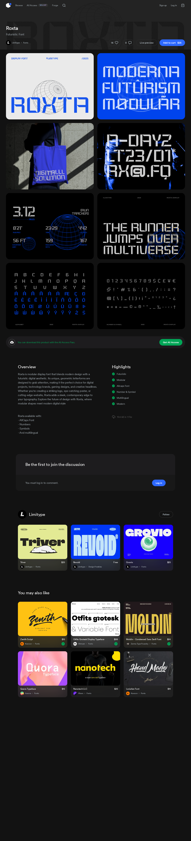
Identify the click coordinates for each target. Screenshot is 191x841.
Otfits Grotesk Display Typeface (88, 639)
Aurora (28, 693)
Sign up (163, 5)
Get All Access (171, 342)
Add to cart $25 (172, 42)
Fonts (25, 42)
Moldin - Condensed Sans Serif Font (143, 639)
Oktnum (81, 644)
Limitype (16, 42)
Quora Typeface (28, 688)
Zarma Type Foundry (139, 644)
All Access (37, 5)
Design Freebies (95, 567)
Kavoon (28, 644)
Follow (166, 514)
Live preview (147, 42)
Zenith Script (26, 639)
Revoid (76, 562)
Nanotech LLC (80, 688)
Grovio (129, 562)
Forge (55, 5)
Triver (23, 562)
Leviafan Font (132, 688)
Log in (174, 5)
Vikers (80, 693)
